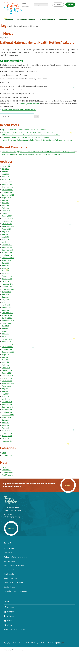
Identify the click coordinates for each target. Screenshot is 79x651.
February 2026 (7, 182)
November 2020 (7, 347)
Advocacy (9, 19)
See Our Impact (9, 587)
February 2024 (7, 245)
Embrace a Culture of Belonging (15, 557)
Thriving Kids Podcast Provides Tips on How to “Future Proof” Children (27, 132)
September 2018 (8, 415)
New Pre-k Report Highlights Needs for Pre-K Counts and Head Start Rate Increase (31, 154)
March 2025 (6, 211)
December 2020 (7, 344)
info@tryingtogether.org (12, 517)
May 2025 (5, 205)
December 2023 (7, 250)
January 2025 (7, 216)
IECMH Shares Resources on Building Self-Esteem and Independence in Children (31, 135)
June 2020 (5, 360)
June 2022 (5, 297)
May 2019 (5, 394)
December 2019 (7, 375)
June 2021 (5, 328)
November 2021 (7, 315)
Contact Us (8, 553)
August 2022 (6, 292)
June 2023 (5, 265)
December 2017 (7, 438)
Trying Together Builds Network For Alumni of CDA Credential (24, 129)
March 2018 (6, 430)
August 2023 (6, 260)
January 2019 (7, 404)
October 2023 (7, 255)
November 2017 (7, 441)
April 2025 (5, 208)
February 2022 (7, 307)
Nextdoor (10, 621)
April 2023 (5, 271)
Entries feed (6, 470)
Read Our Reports (10, 578)
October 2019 (7, 381)
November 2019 (7, 378)
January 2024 (7, 247)
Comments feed (7, 472)
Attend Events (9, 548)
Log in (4, 467)
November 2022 (7, 284)
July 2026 (5, 169)
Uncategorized (7, 455)
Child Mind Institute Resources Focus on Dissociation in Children (25, 137)
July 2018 (5, 420)
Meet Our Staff (9, 570)
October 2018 (7, 412)
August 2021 (6, 323)
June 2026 (5, 171)
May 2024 (5, 237)
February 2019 (7, 402)
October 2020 (7, 349)
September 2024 (8, 226)
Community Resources (26, 19)
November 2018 (7, 409)
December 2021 (7, 313)
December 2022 (7, 281)
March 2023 (6, 273)
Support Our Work (66, 19)
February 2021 (7, 339)
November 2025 (7, 190)
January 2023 (7, 279)
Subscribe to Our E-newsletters (15, 591)
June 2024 (5, 234)
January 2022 (7, 310)
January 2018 (7, 436)
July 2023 (5, 263)
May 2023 (5, 268)
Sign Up (68, 485)
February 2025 (7, 213)
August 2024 (6, 229)
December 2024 (7, 218)
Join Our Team (9, 561)
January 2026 (7, 184)
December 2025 (7, 187)
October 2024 (7, 224)
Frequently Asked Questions (29, 103)
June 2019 (5, 391)
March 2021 (6, 336)
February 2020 (7, 370)
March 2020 (6, 368)
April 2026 (5, 176)
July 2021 (5, 326)
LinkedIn (10, 616)
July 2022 (5, 294)
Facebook (10, 607)
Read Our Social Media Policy (14, 629)
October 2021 (7, 318)
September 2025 (8, 195)
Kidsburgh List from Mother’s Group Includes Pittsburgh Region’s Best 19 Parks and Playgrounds (37, 140)
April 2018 (5, 428)
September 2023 (8, 258)
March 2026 (6, 179)
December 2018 (7, 407)
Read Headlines (9, 574)
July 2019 (5, 388)
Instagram (11, 612)
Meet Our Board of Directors (14, 565)
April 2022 (5, 302)
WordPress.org (7, 475)
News (4, 453)
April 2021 (5, 334)
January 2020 (7, 373)
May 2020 (5, 362)
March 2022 (6, 305)
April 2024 (5, 239)
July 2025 (5, 200)
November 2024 (7, 221)
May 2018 (5, 425)
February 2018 (7, 433)
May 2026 (5, 174)
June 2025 (5, 203)
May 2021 (5, 331)
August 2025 (6, 197)
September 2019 (8, 383)
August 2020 (6, 354)
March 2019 (6, 399)
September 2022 (8, 289)
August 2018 (6, 417)
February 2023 (7, 276)
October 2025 (7, 192)
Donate (70, 4)
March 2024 (6, 242)
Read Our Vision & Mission (13, 582)
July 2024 (5, 231)
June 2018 (5, 423)
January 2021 (7, 341)
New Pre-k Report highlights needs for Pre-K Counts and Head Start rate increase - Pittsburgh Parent (38, 152)
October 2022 (7, 286)
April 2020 (5, 365)
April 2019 (5, 396)
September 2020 (8, 352)
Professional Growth (47, 19)
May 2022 (5, 300)
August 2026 (6, 166)
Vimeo (9, 625)
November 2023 (7, 252)
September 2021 (8, 320)
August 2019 (6, 386)
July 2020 (5, 357)
